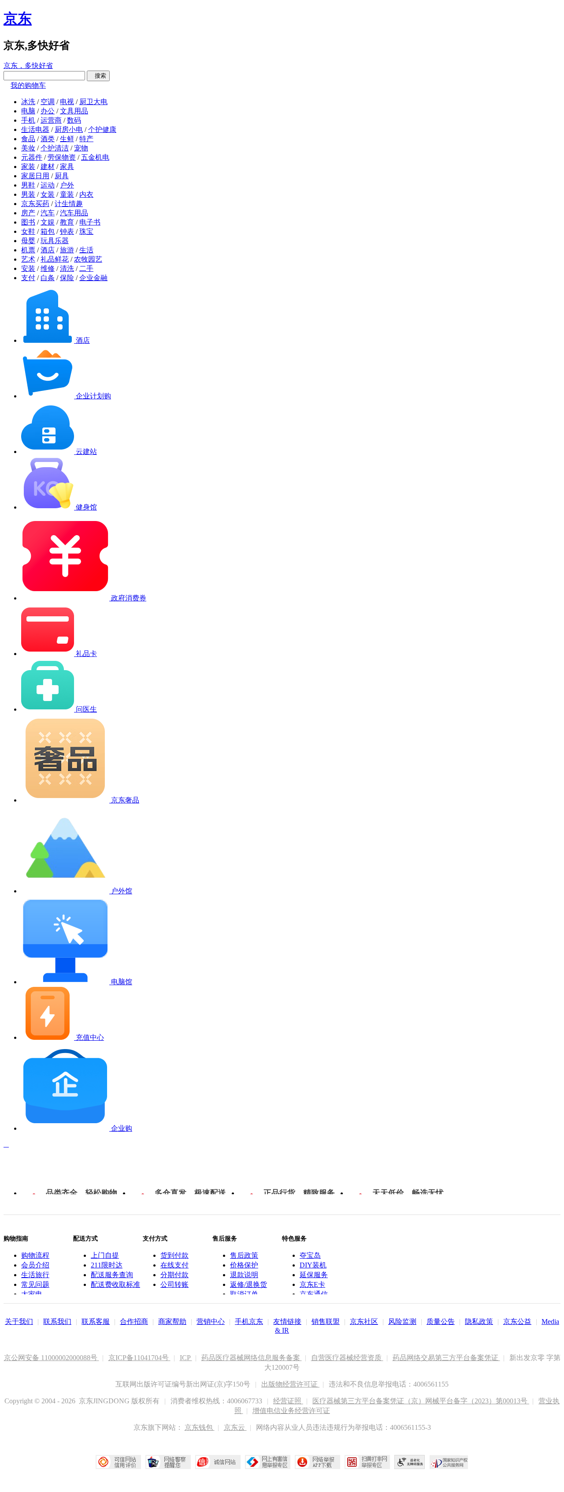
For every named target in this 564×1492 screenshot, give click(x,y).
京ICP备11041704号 (139, 1357)
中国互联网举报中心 (267, 1462)
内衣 (86, 194)
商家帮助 (172, 1321)
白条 (48, 277)
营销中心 (211, 1321)
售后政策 (244, 1255)
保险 (67, 277)
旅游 (67, 250)
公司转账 (174, 1284)
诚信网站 (218, 1462)
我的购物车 (28, 85)
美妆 (28, 148)
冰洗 (28, 101)
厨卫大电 (93, 101)
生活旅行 (35, 1274)
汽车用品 (74, 213)
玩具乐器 (55, 240)
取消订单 (244, 1294)
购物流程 (35, 1255)
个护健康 (102, 129)
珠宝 (86, 231)
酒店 (48, 250)
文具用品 (74, 111)
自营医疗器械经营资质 (347, 1357)
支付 (28, 277)
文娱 (48, 222)
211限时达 (106, 1265)
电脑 (28, 111)
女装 (48, 194)
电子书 (89, 222)
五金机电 (95, 157)
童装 (67, 194)
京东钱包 (200, 1427)
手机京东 (249, 1321)
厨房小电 (69, 129)
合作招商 (134, 1321)
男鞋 (28, 185)
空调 (48, 101)
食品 (28, 138)
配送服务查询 (112, 1274)
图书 (28, 222)
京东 (18, 18)
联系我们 (57, 1321)
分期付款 (174, 1274)
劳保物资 (62, 157)
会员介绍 (35, 1265)
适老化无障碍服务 (409, 1462)
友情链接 (287, 1321)
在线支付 (174, 1265)
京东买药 (35, 203)
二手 (86, 268)
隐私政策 (479, 1321)
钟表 (67, 231)
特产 (86, 138)
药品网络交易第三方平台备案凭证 (446, 1357)
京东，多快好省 (28, 65)
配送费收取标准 (115, 1284)
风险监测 (402, 1321)
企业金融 (93, 277)
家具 (67, 166)
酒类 (48, 138)
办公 (48, 111)
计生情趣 (69, 203)
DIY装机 (313, 1265)
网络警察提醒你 (168, 1462)
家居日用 (35, 176)
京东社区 (364, 1321)
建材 (48, 166)
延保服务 (314, 1274)
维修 (48, 268)
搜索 (98, 75)
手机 (28, 120)
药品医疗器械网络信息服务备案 (251, 1357)
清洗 (67, 268)
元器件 (31, 157)
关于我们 (19, 1321)
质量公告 (441, 1321)
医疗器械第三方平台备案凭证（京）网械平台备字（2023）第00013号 (420, 1401)
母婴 (28, 240)
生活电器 (35, 129)
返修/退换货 (248, 1284)
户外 (67, 185)
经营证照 (288, 1401)
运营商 (51, 120)
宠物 (81, 148)
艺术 (28, 259)
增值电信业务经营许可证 (291, 1410)
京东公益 (517, 1321)
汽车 (48, 213)
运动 (48, 185)
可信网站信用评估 (118, 1462)
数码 (74, 120)
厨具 (62, 176)
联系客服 (96, 1321)
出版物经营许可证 (290, 1384)
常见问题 (35, 1284)
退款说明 (244, 1274)
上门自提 (105, 1255)
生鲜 (67, 138)
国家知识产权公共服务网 (449, 1462)
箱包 (48, 231)
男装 (28, 194)
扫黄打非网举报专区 (367, 1462)
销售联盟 (326, 1321)
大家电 (31, 1294)
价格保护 (244, 1265)
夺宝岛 (310, 1255)
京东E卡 (312, 1284)
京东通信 (314, 1294)
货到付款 (174, 1255)
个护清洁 (55, 148)
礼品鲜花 (55, 259)
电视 (67, 101)
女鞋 (28, 231)
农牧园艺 (88, 259)
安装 (28, 268)
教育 (67, 222)
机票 (28, 250)
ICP (186, 1357)
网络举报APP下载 (317, 1462)
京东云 (235, 1427)
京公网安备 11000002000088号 (51, 1357)
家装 (28, 166)
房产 (28, 213)
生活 (86, 250)
